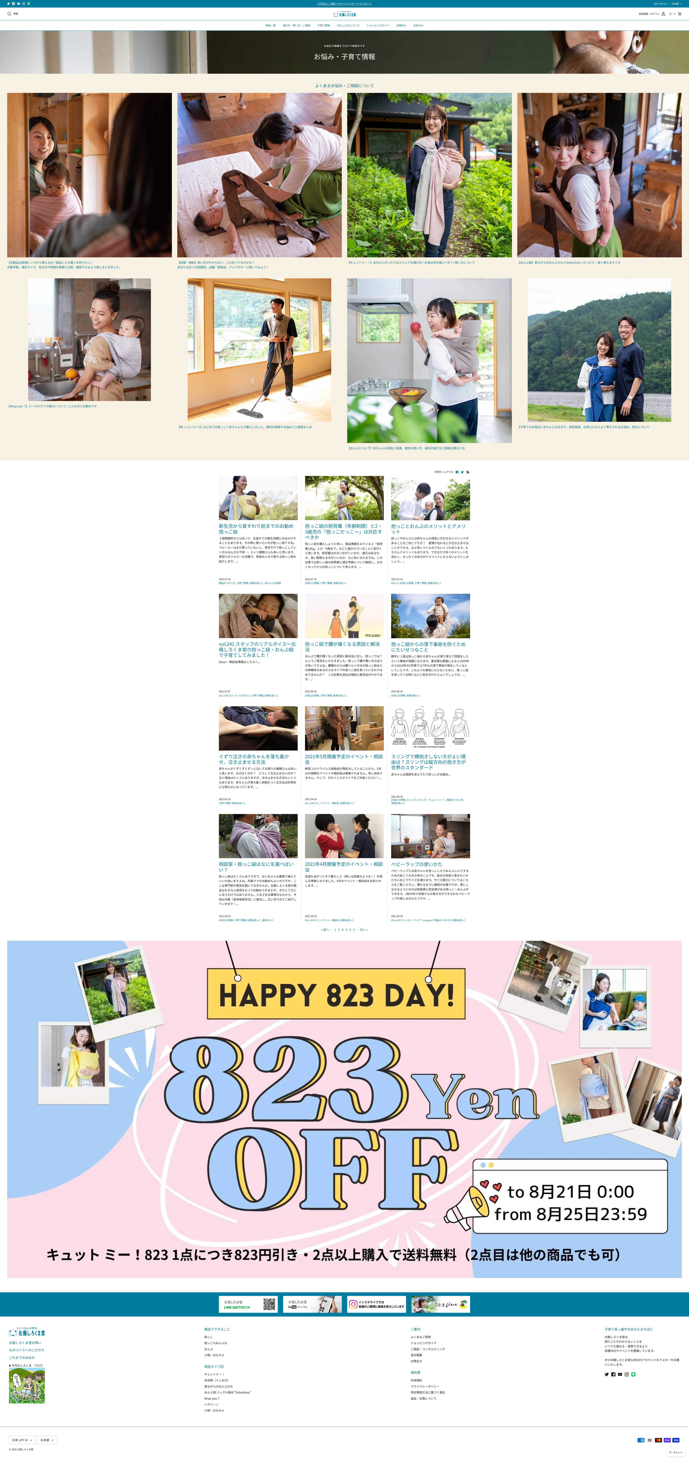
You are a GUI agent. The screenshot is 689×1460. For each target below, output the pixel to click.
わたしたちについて (348, 25)
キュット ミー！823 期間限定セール (344, 4)
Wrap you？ (212, 1398)
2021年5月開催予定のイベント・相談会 (344, 759)
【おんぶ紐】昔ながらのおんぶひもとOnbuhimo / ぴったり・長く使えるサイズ (568, 262)
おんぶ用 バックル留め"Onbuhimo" (227, 1392)
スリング (411, 799)
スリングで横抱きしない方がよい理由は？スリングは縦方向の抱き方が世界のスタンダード (428, 762)
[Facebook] (13, 3)
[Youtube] (18, 3)
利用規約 (416, 1380)
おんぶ (394, 583)
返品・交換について (424, 1398)
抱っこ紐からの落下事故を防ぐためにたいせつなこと (428, 647)
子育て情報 (323, 25)
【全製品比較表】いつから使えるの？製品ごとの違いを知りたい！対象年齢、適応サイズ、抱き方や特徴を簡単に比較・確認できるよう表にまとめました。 (64, 264)
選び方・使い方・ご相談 (296, 25)
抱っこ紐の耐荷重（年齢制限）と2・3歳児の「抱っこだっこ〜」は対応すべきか (343, 531)
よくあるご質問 (421, 1337)
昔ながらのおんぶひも (218, 1386)
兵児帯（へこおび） (217, 1380)
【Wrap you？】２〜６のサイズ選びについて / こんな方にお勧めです (52, 406)
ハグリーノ (211, 1404)
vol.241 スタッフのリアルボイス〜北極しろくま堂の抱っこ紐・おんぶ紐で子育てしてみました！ (257, 649)
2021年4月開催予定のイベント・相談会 (344, 866)
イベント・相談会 (329, 803)
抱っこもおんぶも (215, 1343)
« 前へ (325, 929)
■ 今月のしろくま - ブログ (26, 1365)
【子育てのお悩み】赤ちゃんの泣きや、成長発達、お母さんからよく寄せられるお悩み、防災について (583, 427)
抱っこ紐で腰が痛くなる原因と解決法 (342, 646)
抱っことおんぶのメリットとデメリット (428, 529)
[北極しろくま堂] (344, 14)
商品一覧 (271, 25)
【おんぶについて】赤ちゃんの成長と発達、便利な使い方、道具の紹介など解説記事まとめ (406, 448)
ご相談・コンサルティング (428, 1349)
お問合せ (401, 25)
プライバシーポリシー (425, 1386)
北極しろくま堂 (25, 1449)
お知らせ (418, 25)
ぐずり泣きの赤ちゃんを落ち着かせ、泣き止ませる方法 (254, 759)
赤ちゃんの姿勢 (273, 583)
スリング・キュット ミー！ (431, 799)
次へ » (364, 929)
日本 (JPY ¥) (660, 3)
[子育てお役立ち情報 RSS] (468, 471)
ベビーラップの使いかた (416, 864)
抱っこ (208, 1337)
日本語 (674, 3)
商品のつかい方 (227, 583)
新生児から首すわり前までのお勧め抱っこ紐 (256, 528)
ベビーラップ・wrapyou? (419, 920)
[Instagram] (23, 3)
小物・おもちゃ (214, 1355)
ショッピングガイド (378, 25)
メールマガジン (242, 695)
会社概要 (416, 1355)
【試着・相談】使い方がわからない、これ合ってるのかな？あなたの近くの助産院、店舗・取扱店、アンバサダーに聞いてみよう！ (223, 264)
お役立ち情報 (312, 583)
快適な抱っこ (256, 583)
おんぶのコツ (226, 695)
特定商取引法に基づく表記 (428, 1392)
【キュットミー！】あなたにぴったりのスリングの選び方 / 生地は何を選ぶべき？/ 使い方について (411, 262)
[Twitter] (8, 3)
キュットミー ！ (214, 1374)
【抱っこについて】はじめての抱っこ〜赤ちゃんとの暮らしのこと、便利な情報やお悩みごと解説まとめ (244, 427)
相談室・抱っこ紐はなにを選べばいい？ (256, 866)
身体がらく (268, 920)
